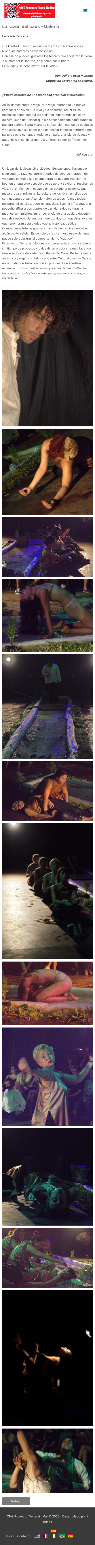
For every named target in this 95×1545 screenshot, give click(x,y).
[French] (45, 1536)
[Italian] (54, 1536)
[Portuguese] (62, 1536)
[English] (37, 1536)
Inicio (9, 1536)
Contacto (23, 1536)
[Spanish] (54, 1530)
